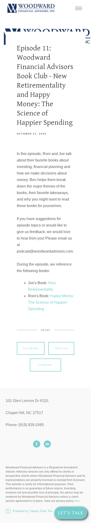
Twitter (61, 348)
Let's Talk (71, 512)
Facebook (30, 348)
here (77, 501)
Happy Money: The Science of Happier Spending (51, 302)
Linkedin (45, 364)
